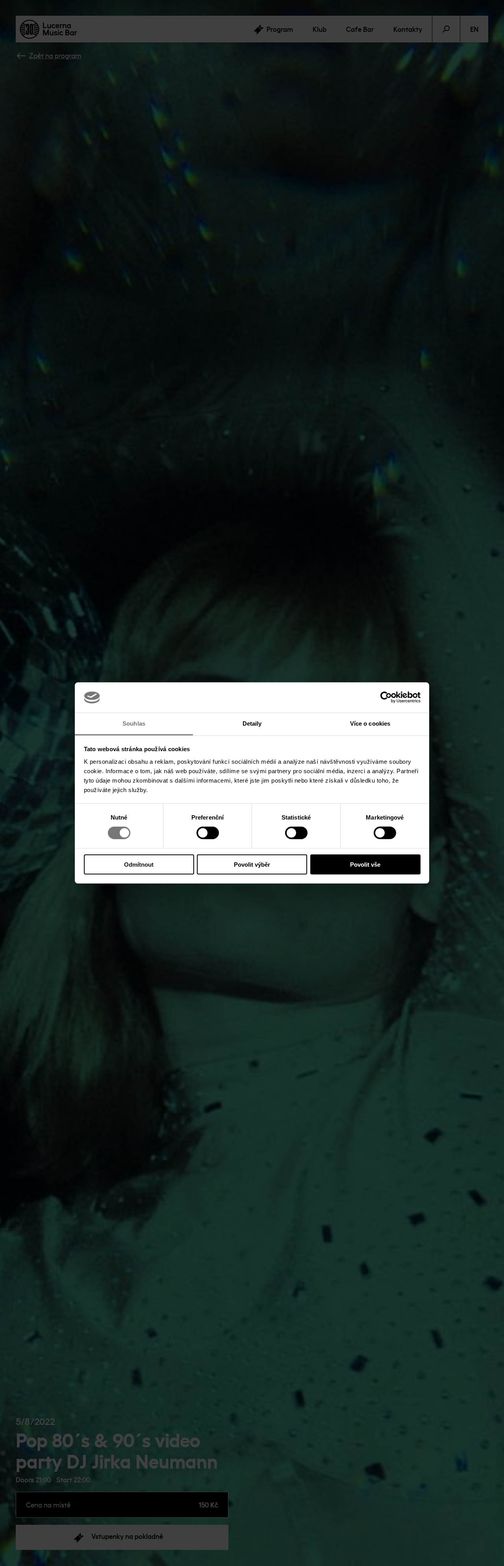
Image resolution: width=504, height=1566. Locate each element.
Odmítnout (139, 864)
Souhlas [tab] (133, 723)
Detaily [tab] (252, 723)
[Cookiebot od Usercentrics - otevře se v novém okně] (386, 697)
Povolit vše (365, 864)
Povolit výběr (252, 864)
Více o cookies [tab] (370, 723)
